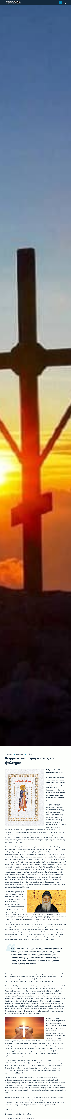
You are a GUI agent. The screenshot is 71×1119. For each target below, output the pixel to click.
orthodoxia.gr (20, 754)
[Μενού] (60, 2)
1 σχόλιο (29, 754)
